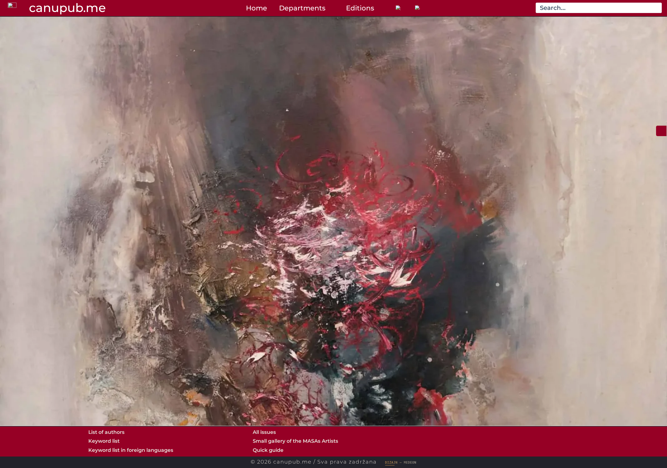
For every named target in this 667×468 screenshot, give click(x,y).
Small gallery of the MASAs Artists (295, 441)
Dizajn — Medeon (400, 462)
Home (256, 8)
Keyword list (104, 441)
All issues (264, 432)
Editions (360, 8)
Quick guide (268, 450)
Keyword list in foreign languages (130, 450)
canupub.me (67, 7)
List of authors (106, 432)
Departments (302, 8)
